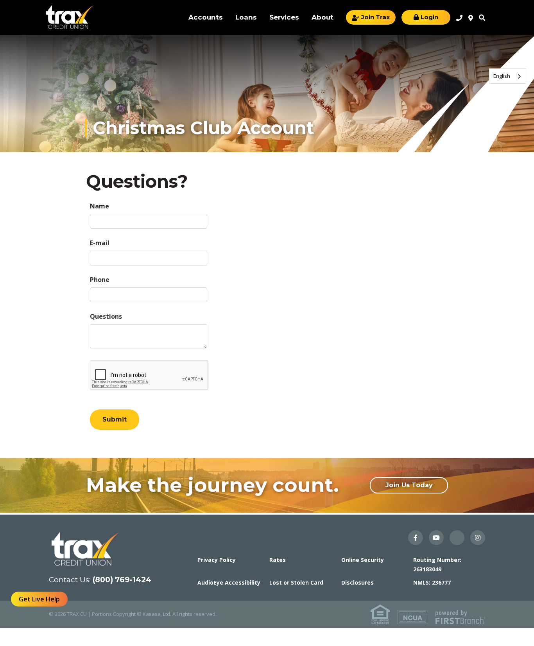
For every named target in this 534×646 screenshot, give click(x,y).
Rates (277, 559)
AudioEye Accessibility (228, 582)
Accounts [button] (205, 17)
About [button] (322, 17)
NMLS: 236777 (432, 582)
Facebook (415, 537)
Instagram (477, 537)
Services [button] (284, 17)
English (501, 75)
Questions (106, 316)
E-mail (99, 243)
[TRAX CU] (69, 17)
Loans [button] (246, 17)
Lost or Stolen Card (296, 582)
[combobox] (507, 76)
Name (99, 206)
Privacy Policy (216, 559)
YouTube (436, 537)
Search (482, 17)
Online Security (362, 559)
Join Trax (375, 17)
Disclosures (357, 582)
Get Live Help (39, 599)
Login (429, 17)
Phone (99, 279)
